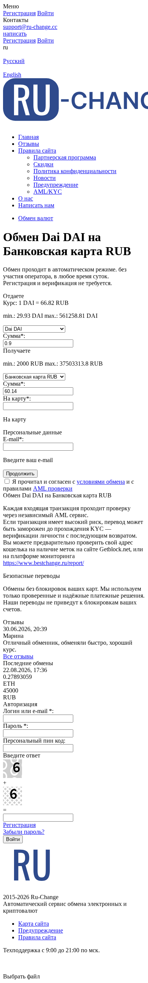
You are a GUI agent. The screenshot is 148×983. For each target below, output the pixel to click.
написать (15, 33)
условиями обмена (101, 481)
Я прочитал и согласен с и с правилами (68, 485)
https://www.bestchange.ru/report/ (43, 563)
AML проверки (52, 488)
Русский (14, 61)
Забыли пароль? (23, 831)
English (12, 74)
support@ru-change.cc (30, 27)
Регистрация (19, 825)
